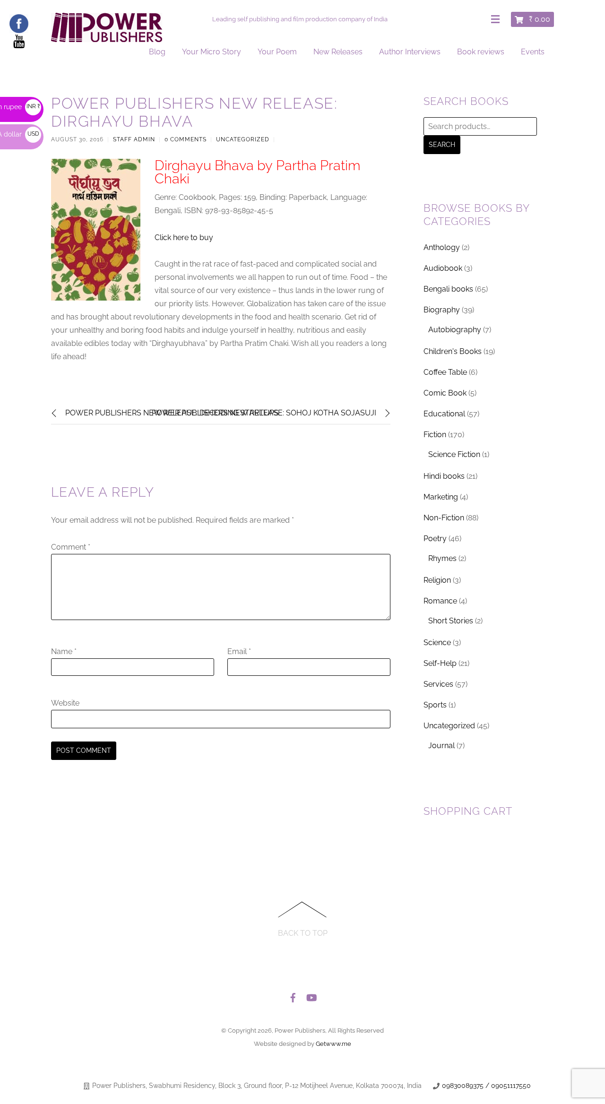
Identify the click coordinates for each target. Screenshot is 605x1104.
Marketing (441, 496)
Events (532, 51)
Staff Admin (134, 139)
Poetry (435, 538)
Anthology (442, 247)
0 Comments (185, 139)
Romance (440, 600)
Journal (441, 745)
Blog (157, 51)
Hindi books (444, 476)
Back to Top (303, 933)
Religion (437, 580)
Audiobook (443, 268)
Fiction (435, 434)
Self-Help (440, 663)
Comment (70, 547)
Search (442, 144)
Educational (444, 413)
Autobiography (454, 329)
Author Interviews (410, 51)
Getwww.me (333, 1043)
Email (239, 651)
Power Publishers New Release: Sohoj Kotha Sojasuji (264, 412)
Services (438, 684)
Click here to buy (184, 237)
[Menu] (497, 19)
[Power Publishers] (106, 38)
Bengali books (448, 289)
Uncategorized (242, 139)
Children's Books (453, 351)
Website (65, 703)
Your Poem (277, 51)
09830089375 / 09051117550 (486, 1085)
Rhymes (442, 558)
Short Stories (450, 620)
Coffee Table (445, 372)
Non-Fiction (444, 517)
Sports (435, 704)
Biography (442, 309)
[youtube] (311, 995)
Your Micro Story (211, 51)
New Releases (338, 51)
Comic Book (445, 392)
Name (64, 651)
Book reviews (480, 51)
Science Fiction (454, 454)
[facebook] (293, 995)
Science (437, 642)
